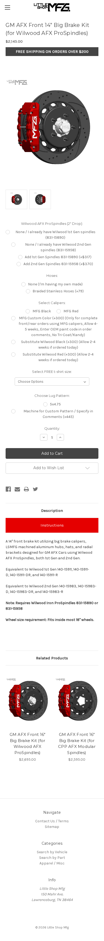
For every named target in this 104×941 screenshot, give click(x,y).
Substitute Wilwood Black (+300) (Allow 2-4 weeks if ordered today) (58, 345)
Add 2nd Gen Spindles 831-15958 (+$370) (58, 264)
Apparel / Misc (52, 863)
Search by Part (52, 857)
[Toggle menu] (7, 7)
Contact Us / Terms (52, 821)
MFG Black (42, 311)
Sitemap (52, 826)
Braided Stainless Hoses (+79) (58, 291)
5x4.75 (55, 404)
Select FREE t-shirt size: (52, 371)
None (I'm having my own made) (55, 284)
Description (52, 510)
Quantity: (52, 428)
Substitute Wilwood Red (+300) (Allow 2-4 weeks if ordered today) (58, 357)
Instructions (52, 525)
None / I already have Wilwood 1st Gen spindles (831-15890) (55, 235)
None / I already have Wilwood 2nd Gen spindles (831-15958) (58, 247)
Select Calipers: (52, 303)
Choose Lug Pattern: (52, 395)
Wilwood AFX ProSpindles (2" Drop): (52, 223)
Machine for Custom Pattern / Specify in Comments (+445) (58, 414)
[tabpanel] (27, 716)
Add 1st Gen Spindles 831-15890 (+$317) (58, 257)
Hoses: (52, 275)
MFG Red (70, 311)
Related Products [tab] (52, 658)
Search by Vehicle (52, 852)
